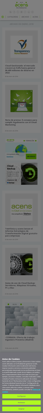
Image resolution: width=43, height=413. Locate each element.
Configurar (21, 396)
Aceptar (22, 409)
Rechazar (21, 403)
